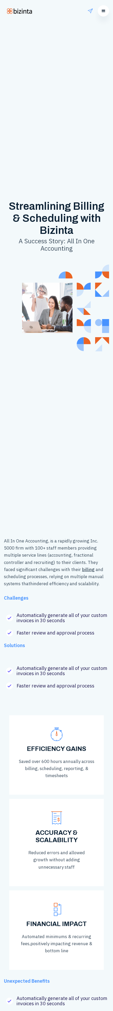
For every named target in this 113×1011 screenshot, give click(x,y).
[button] (103, 11)
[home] (20, 11)
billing (88, 569)
